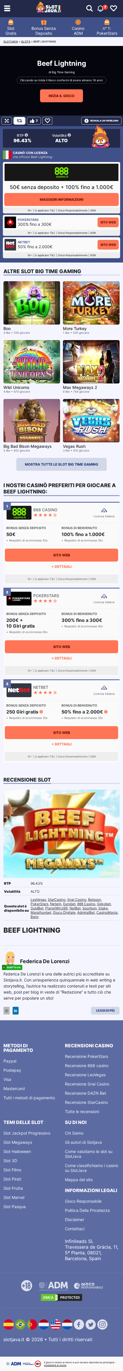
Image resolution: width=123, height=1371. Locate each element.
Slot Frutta (13, 1188)
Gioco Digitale (64, 912)
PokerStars (39, 904)
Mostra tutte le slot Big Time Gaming (61, 464)
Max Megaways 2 (80, 387)
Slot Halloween (17, 1151)
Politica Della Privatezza (87, 1210)
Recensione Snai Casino (87, 1083)
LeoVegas (38, 899)
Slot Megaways (17, 1142)
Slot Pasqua (14, 1206)
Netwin (55, 904)
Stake (103, 908)
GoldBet (37, 908)
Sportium (89, 908)
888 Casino (86, 904)
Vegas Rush (74, 446)
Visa (7, 1079)
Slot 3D (10, 1160)
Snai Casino (76, 899)
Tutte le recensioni (82, 1111)
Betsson (94, 899)
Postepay (12, 1070)
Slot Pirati (12, 1179)
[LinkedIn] (16, 1011)
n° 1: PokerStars (107, 31)
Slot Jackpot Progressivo (26, 1133)
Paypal (9, 1060)
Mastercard (14, 1088)
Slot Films (12, 1169)
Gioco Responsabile (83, 1201)
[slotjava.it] (49, 8)
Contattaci (74, 1228)
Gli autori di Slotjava (83, 1142)
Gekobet (104, 904)
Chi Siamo (74, 1133)
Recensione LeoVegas (85, 1074)
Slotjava (10, 41)
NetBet (75, 908)
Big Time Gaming (63, 72)
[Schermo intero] (6, 121)
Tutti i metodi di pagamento (29, 1097)
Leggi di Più (105, 1011)
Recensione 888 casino (86, 1065)
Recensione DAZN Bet (85, 1093)
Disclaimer (74, 1219)
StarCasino (57, 899)
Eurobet (69, 904)
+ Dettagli (61, 566)
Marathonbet (41, 912)
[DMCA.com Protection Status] (61, 1297)
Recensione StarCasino (86, 1102)
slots (26, 41)
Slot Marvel (13, 1197)
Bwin (35, 917)
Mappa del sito (79, 1179)
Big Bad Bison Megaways (27, 446)
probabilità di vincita (55, 1365)
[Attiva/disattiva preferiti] (113, 9)
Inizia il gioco (61, 96)
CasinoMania (107, 912)
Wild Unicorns (16, 387)
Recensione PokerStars (86, 1056)
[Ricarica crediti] (19, 121)
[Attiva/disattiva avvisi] (89, 9)
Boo (7, 328)
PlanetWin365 (56, 908)
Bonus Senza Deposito (43, 31)
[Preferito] (47, 121)
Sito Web (108, 222)
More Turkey (75, 328)
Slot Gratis (10, 31)
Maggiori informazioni (61, 199)
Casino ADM (78, 31)
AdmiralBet (86, 912)
